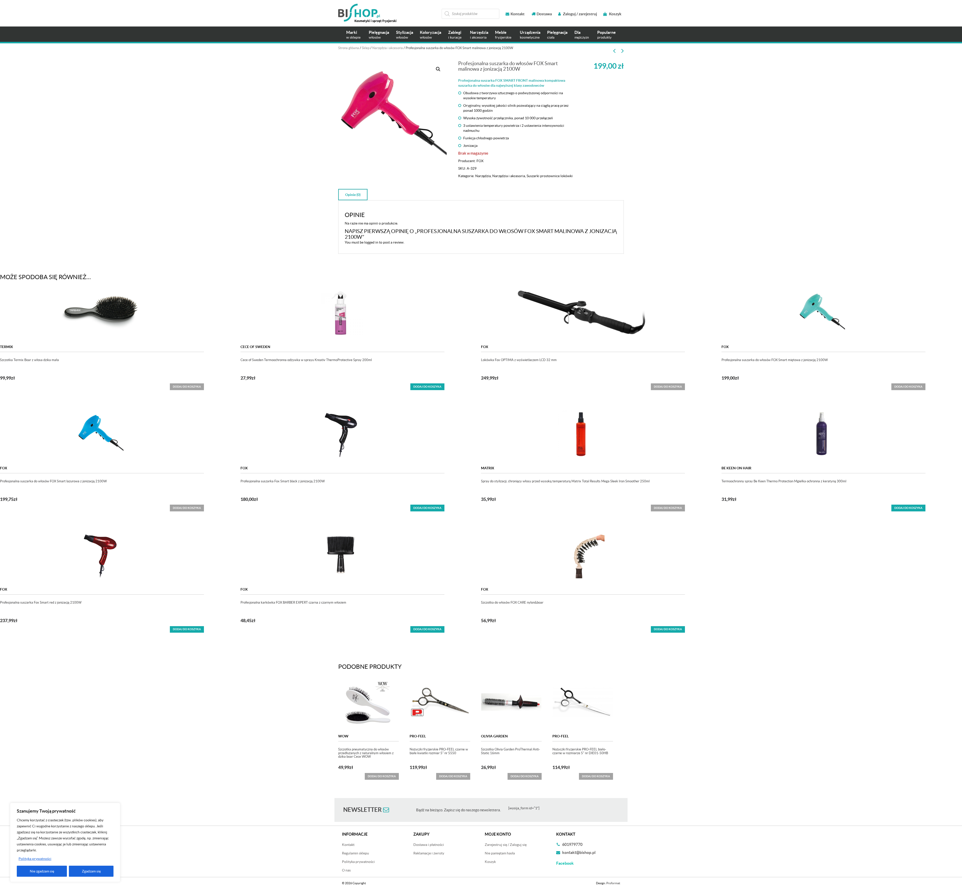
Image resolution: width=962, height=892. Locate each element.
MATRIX (487, 468)
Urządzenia (530, 34)
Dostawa (544, 14)
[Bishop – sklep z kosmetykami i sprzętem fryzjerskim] (367, 13)
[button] (438, 69)
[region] (65, 842)
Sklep (366, 48)
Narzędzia (479, 34)
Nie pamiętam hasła (500, 853)
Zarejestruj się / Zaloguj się (506, 845)
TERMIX (6, 347)
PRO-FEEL (418, 736)
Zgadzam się (91, 871)
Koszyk (614, 14)
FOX (480, 161)
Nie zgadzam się (42, 871)
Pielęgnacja (379, 34)
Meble (503, 34)
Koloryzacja (430, 34)
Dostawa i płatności (428, 845)
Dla (581, 34)
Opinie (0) (352, 195)
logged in (371, 242)
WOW (343, 736)
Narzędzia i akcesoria (387, 48)
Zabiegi (454, 34)
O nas (346, 870)
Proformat (613, 883)
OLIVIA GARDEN (494, 736)
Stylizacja (404, 34)
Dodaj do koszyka (427, 386)
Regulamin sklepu (355, 853)
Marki (353, 34)
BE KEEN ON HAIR (736, 468)
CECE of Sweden (255, 347)
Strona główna (348, 48)
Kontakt (518, 14)
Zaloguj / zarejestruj (579, 14)
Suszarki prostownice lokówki (550, 176)
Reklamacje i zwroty (428, 853)
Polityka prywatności (35, 859)
